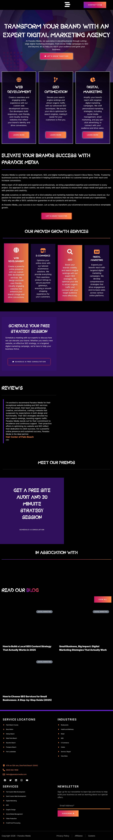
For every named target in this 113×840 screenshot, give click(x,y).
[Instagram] (21, 780)
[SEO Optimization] (55, 79)
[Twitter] (10, 780)
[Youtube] (27, 780)
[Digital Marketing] (92, 79)
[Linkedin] (16, 780)
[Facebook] (5, 780)
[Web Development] (18, 79)
